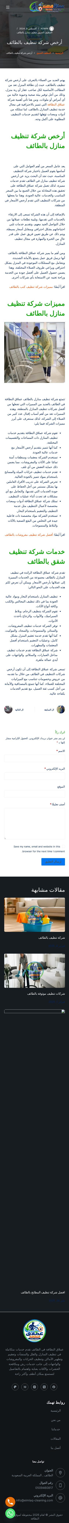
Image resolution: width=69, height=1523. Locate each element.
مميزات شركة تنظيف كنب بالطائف (31, 287)
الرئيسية (56, 1410)
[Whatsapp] (10, 1513)
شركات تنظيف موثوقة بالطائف (45, 993)
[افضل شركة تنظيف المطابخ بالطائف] (34, 1148)
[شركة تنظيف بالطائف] (34, 915)
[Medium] (24, 1387)
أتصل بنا (56, 1448)
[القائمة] (7, 7)
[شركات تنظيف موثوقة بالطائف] (34, 971)
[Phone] (10, 1502)
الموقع (61, 786)
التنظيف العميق (45, 32)
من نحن (56, 1420)
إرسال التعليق (53, 861)
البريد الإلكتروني (54, 768)
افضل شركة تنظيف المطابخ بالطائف (42, 1292)
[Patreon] (15, 1387)
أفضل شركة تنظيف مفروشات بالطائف (29, 534)
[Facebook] (53, 1387)
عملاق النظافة (56, 104)
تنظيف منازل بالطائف (27, 32)
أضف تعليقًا (57, 804)
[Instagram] (34, 1387)
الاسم (60, 751)
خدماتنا (56, 1429)
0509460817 (44, 1488)
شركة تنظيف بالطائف (51, 937)
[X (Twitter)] (44, 1387)
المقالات (56, 1438)
